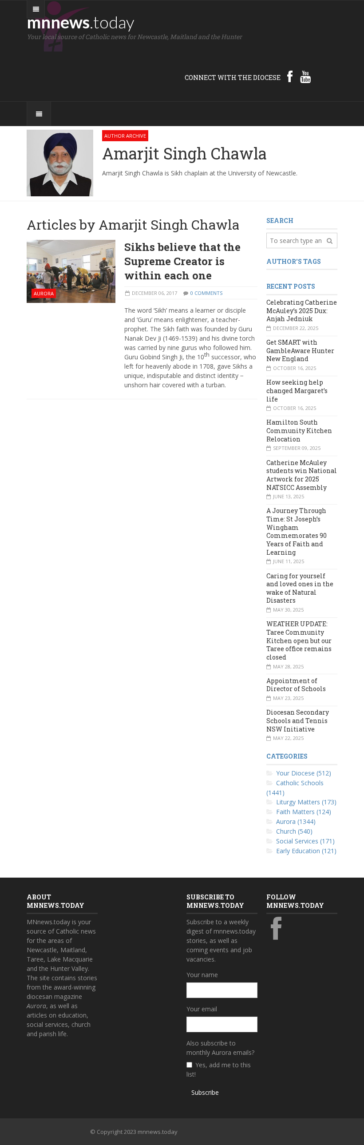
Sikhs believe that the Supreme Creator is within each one (182, 261)
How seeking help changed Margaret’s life (297, 390)
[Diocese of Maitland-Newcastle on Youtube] (305, 76)
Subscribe (205, 1092)
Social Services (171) (305, 841)
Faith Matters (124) (303, 811)
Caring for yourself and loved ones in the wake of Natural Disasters (299, 588)
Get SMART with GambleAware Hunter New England (300, 350)
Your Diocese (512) (303, 773)
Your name (202, 974)
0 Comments (206, 293)
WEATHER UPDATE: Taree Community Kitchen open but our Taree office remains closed (299, 640)
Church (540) (294, 831)
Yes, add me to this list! (218, 1069)
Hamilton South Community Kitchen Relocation (299, 430)
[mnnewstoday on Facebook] (290, 76)
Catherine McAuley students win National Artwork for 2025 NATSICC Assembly (301, 475)
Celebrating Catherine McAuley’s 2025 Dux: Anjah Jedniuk (301, 310)
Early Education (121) (306, 851)
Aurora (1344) (296, 821)
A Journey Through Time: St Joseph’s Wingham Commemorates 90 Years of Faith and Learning (296, 531)
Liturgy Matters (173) (306, 802)
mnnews (81, 22)
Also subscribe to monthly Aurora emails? (220, 1048)
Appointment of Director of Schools (296, 684)
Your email (201, 1009)
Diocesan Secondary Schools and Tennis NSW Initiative (297, 720)
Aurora (44, 293)
